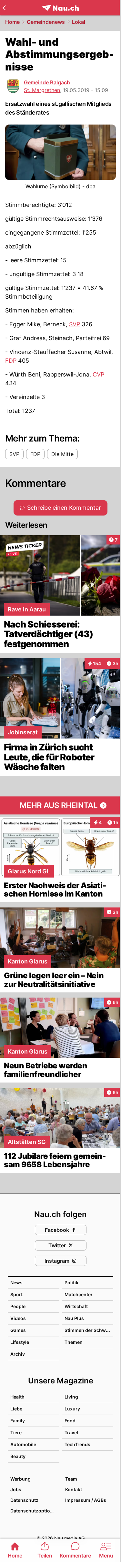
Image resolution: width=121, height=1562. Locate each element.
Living (71, 1396)
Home (12, 22)
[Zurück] (4, 7)
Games (18, 1330)
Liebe (16, 1408)
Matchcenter (79, 1294)
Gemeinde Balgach (47, 82)
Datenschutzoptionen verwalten (34, 1510)
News (16, 1282)
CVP (98, 374)
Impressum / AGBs (85, 1500)
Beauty (17, 1456)
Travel (71, 1432)
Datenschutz (24, 1500)
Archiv (17, 1354)
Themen (74, 1342)
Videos (18, 1318)
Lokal (78, 22)
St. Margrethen (42, 90)
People (17, 1306)
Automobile (23, 1444)
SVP (74, 324)
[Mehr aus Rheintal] (60, 805)
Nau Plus (74, 1318)
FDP (10, 360)
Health (17, 1396)
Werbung (20, 1479)
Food (70, 1420)
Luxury (72, 1408)
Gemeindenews (46, 22)
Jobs (15, 1489)
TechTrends (77, 1444)
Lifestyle (19, 1342)
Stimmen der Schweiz (88, 1330)
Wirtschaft (76, 1306)
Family (17, 1420)
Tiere (16, 1432)
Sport (16, 1294)
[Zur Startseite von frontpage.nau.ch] (60, 8)
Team (71, 1479)
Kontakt (73, 1489)
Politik (71, 1282)
